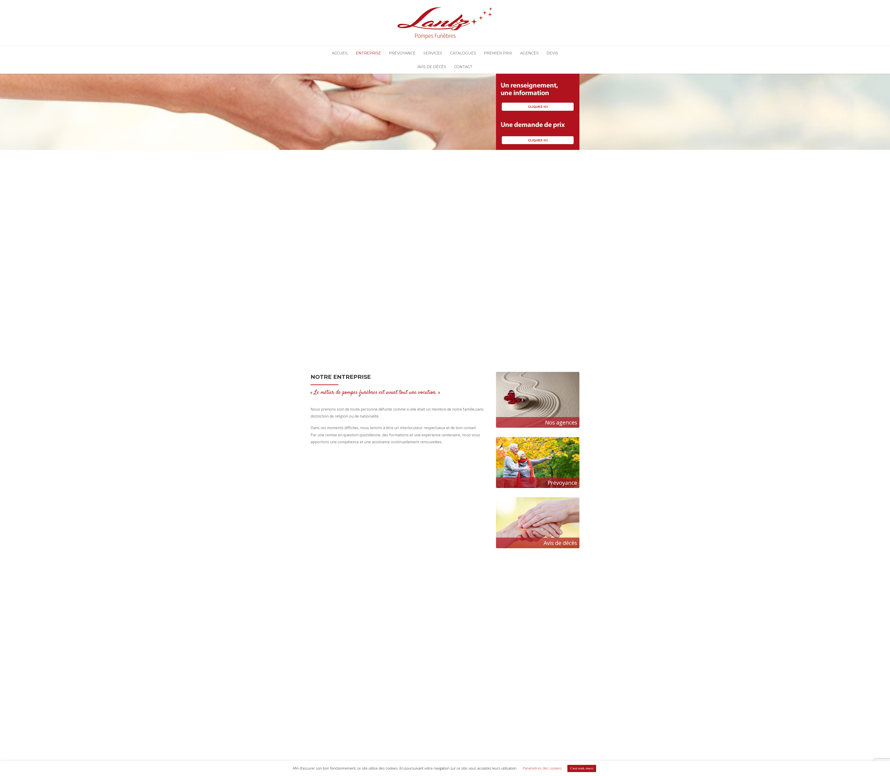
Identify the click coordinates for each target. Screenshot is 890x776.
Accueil (340, 53)
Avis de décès (431, 67)
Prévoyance (402, 53)
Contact (463, 67)
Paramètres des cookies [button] (542, 768)
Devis (552, 53)
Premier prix (498, 53)
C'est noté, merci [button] (581, 768)
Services (432, 53)
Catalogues (463, 53)
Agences (529, 53)
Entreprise (368, 53)
